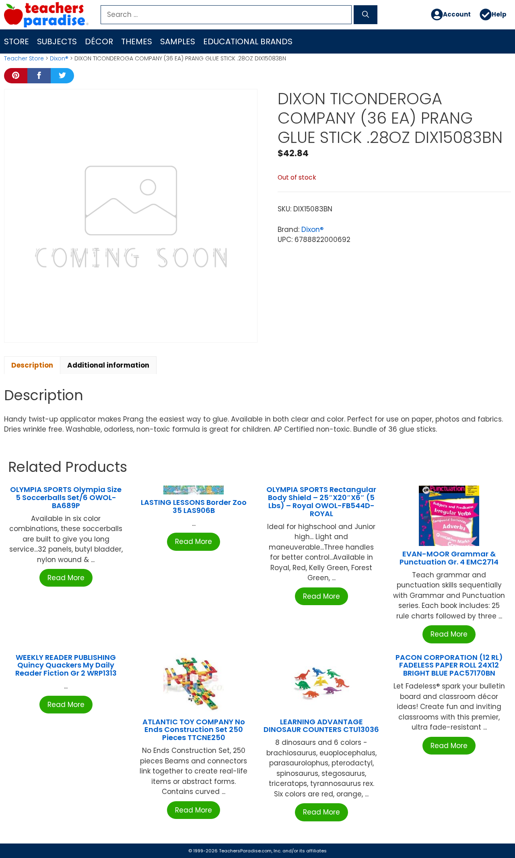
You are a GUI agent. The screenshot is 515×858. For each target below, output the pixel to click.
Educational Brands (248, 41)
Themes (136, 41)
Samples (177, 41)
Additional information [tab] (108, 365)
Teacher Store (24, 58)
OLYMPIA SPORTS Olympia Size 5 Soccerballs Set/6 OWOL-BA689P (66, 497)
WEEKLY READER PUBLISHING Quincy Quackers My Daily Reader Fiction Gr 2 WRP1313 (66, 665)
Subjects (57, 41)
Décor (99, 41)
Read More (65, 578)
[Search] (365, 15)
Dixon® (59, 58)
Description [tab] (32, 365)
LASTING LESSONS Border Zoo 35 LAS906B (194, 506)
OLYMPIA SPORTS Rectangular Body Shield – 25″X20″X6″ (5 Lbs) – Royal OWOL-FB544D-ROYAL (321, 501)
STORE (16, 41)
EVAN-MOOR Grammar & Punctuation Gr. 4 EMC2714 (449, 558)
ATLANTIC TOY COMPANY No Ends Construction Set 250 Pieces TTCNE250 (193, 730)
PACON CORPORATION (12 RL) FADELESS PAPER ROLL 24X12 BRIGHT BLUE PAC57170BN (449, 665)
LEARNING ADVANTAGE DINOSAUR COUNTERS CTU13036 (321, 726)
